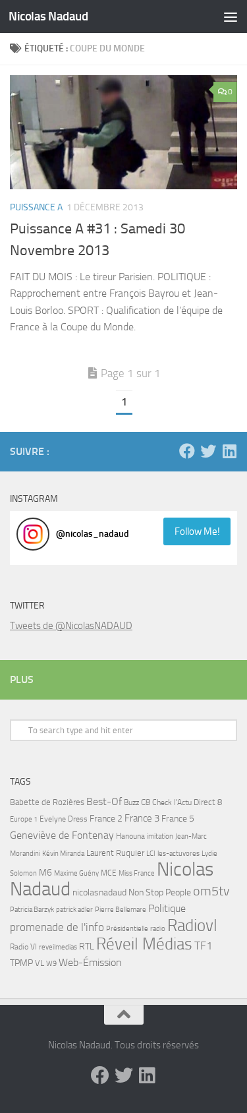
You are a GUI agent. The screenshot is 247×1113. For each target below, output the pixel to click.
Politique (167, 908)
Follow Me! (197, 531)
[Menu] (230, 16)
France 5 (177, 818)
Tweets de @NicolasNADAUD (71, 626)
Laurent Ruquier (115, 853)
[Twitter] (208, 451)
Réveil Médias (144, 944)
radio (157, 928)
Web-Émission (90, 962)
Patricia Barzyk (32, 909)
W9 (51, 963)
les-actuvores (178, 853)
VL (39, 963)
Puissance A (36, 207)
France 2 (106, 818)
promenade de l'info (57, 927)
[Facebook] (187, 451)
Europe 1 (24, 819)
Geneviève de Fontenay (62, 835)
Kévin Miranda (63, 853)
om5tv (211, 891)
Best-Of (104, 801)
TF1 (203, 945)
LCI (150, 853)
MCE (109, 873)
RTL (86, 946)
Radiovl (192, 925)
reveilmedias (58, 946)
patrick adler (74, 909)
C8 (145, 802)
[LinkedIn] (229, 451)
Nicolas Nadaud (48, 16)
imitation (160, 836)
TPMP (21, 963)
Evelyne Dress (64, 819)
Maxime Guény (76, 873)
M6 (45, 872)
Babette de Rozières (47, 802)
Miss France (137, 873)
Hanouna (130, 836)
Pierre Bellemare (120, 909)
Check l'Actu (172, 802)
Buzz (131, 802)
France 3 (141, 818)
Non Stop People (159, 892)
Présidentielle (127, 928)
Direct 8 (208, 802)
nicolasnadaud (99, 892)
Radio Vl (23, 946)
